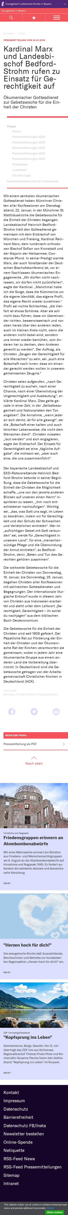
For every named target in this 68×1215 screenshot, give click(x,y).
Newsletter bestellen (23, 1133)
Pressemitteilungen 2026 (28, 137)
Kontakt (11, 1092)
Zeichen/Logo (21, 175)
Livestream (19, 170)
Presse (21, 33)
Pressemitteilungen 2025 (28, 142)
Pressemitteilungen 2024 (28, 148)
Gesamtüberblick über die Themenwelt (33, 181)
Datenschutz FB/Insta (24, 1125)
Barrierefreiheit (18, 1117)
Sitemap (11, 1175)
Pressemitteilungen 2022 (28, 159)
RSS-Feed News (19, 1158)
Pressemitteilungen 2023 (28, 153)
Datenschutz (15, 1109)
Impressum (14, 1100)
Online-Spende (18, 1142)
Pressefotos (20, 164)
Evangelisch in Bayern (13, 10)
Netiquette (13, 1150)
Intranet (11, 1183)
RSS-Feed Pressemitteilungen (32, 1167)
